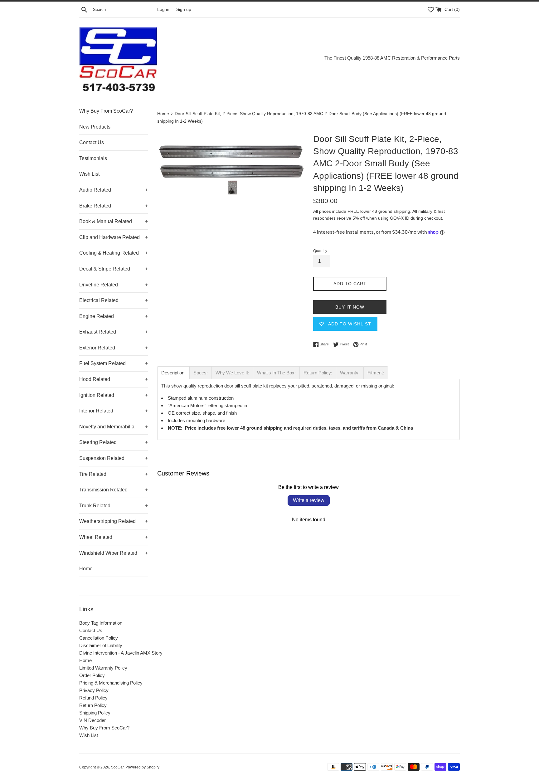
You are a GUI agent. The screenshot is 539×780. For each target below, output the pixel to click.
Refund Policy (93, 697)
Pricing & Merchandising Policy (111, 682)
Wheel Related (113, 537)
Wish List (89, 174)
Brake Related (113, 205)
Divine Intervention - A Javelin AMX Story (121, 653)
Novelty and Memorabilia (113, 426)
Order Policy (92, 675)
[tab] (173, 372)
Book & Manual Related (113, 221)
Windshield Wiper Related (113, 553)
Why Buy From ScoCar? (106, 111)
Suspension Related (113, 458)
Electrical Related (113, 300)
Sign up (183, 9)
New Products (94, 126)
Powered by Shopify (142, 767)
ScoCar (117, 767)
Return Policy (93, 705)
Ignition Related (113, 395)
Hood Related (113, 379)
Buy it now (349, 307)
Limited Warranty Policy (103, 667)
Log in (163, 9)
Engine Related (113, 316)
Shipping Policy (94, 712)
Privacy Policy (94, 690)
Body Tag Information (100, 623)
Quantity (320, 251)
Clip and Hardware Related (113, 237)
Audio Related (113, 190)
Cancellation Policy (98, 638)
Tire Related (113, 474)
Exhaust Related (113, 331)
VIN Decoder (92, 720)
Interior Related (113, 410)
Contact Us (91, 142)
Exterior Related (113, 347)
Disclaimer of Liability (100, 645)
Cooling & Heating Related (113, 253)
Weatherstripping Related (113, 521)
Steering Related (113, 442)
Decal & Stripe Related (113, 268)
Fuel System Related (113, 363)
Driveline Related (113, 284)
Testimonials (93, 158)
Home (86, 568)
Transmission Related (113, 489)
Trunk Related (113, 505)
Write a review (308, 500)
